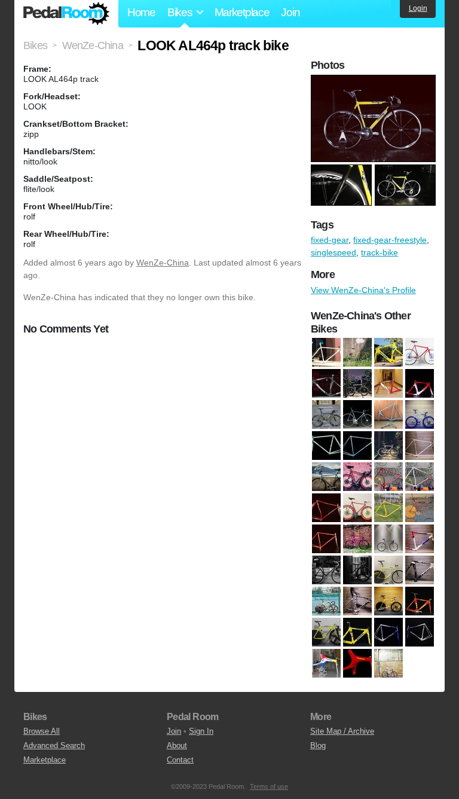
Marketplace (242, 12)
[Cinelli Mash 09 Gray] (419, 415)
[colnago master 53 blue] (326, 477)
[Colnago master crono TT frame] (326, 508)
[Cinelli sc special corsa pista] (326, 446)
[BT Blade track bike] (326, 415)
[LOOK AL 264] (388, 601)
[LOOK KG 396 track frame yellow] (357, 633)
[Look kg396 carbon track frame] (419, 601)
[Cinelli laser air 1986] (357, 415)
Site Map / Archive (342, 731)
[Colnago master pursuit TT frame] (326, 539)
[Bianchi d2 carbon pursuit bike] (326, 384)
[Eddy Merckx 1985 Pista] (388, 539)
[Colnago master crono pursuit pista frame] (419, 477)
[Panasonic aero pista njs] (388, 633)
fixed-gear (329, 240)
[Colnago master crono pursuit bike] (357, 477)
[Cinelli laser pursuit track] (388, 415)
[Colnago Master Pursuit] (419, 508)
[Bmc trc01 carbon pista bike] (357, 384)
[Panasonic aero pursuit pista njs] (419, 633)
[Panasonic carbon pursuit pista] (357, 664)
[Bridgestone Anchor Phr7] (419, 384)
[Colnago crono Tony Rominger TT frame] (326, 353)
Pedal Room (66, 14)
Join (290, 12)
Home (141, 12)
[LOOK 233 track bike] (388, 570)
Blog (318, 745)
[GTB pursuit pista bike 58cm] (326, 570)
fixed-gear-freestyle (390, 240)
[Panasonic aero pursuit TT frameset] (326, 664)
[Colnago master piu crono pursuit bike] (357, 508)
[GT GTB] (357, 570)
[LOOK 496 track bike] (326, 601)
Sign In (201, 731)
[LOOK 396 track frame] (419, 570)
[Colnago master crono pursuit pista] (388, 477)
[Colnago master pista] (357, 353)
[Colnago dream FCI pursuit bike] (388, 446)
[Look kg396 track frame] (326, 633)
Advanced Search (54, 745)
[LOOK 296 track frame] (388, 353)
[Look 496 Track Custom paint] (357, 601)
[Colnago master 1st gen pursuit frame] (419, 446)
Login (418, 8)
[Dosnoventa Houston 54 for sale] (357, 539)
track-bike (379, 252)
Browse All (41, 731)
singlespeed (333, 252)
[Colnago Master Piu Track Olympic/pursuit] (388, 508)
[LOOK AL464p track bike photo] (375, 81)
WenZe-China (162, 262)
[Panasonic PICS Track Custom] (388, 664)
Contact (180, 759)
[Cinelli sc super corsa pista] (357, 446)
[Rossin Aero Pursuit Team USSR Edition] (419, 353)
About (177, 745)
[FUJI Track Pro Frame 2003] (419, 539)
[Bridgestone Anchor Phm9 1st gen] (388, 384)
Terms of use (269, 786)
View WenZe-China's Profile (363, 290)
